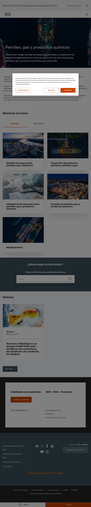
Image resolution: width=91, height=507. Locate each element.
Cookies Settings (23, 90)
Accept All (68, 90)
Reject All (51, 90)
